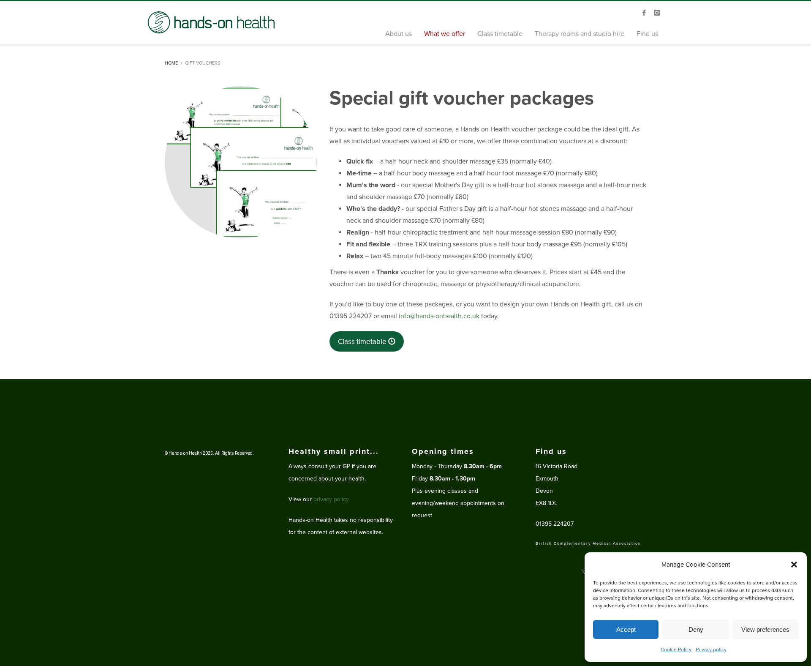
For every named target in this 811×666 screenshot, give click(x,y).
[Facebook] (644, 12)
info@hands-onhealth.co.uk (439, 316)
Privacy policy (711, 649)
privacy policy (331, 499)
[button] (794, 564)
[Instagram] (656, 12)
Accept (626, 629)
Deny (696, 629)
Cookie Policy (676, 649)
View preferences (765, 629)
